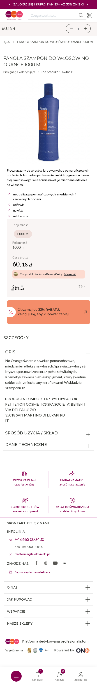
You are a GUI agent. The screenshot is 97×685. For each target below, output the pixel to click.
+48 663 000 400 (29, 539)
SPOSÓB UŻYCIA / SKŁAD (31, 433)
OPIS (10, 352)
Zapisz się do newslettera (32, 572)
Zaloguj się (70, 274)
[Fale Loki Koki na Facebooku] (36, 563)
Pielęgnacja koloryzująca (19, 72)
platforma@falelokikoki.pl (32, 554)
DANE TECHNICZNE (26, 444)
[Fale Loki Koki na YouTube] (55, 563)
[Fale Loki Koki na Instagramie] (46, 563)
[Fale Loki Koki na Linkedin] (64, 563)
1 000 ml (22, 234)
